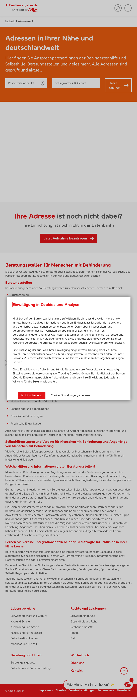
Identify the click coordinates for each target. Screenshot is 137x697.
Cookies (18, 358)
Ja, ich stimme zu (31, 395)
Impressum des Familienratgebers (91, 358)
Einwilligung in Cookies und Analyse (46, 304)
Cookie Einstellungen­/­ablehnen (70, 395)
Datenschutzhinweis (51, 358)
